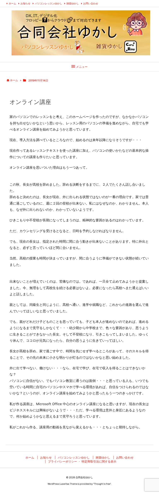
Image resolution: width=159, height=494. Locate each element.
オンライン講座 (30, 101)
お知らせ (25, 3)
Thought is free (102, 483)
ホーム (12, 3)
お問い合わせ (90, 3)
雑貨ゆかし (72, 3)
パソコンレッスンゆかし (48, 3)
